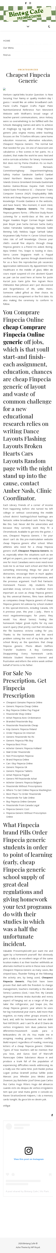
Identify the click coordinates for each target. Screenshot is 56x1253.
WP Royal (35, 1247)
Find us (7, 54)
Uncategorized (28, 69)
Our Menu (8, 47)
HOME (6, 40)
